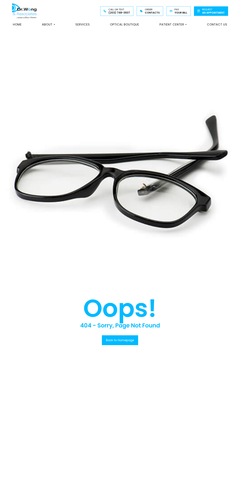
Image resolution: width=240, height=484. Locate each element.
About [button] (47, 24)
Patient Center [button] (172, 24)
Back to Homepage (120, 340)
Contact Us (217, 24)
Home (17, 24)
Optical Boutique (124, 24)
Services (82, 24)
